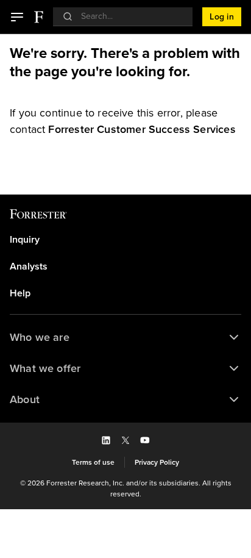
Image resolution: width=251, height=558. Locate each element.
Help (20, 293)
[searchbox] (129, 16)
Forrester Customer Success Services (141, 129)
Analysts (29, 266)
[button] (17, 17)
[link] (141, 129)
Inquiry (25, 240)
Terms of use (93, 462)
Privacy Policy (157, 462)
